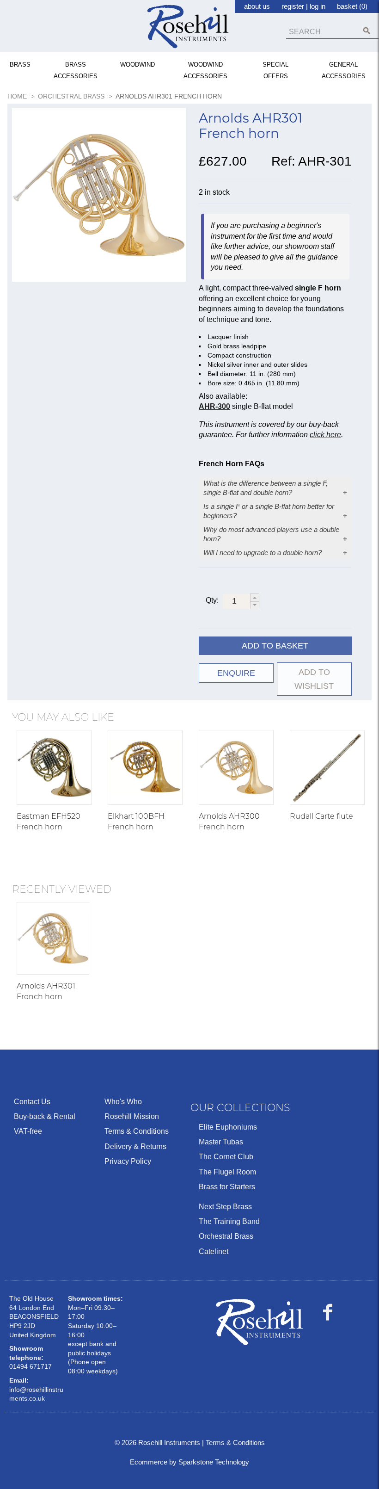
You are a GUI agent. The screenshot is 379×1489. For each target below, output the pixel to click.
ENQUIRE (236, 673)
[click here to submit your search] (367, 31)
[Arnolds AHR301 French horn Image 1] (98, 196)
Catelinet (213, 1251)
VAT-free (28, 1131)
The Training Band (229, 1221)
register (292, 6)
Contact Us (32, 1102)
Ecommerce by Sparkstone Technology (189, 1462)
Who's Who (123, 1102)
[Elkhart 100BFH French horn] (145, 767)
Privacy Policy (127, 1161)
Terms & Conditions (136, 1131)
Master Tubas (221, 1142)
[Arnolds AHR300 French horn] (236, 767)
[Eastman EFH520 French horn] (54, 767)
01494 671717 (30, 1366)
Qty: (212, 600)
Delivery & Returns (135, 1146)
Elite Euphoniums (228, 1127)
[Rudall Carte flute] (327, 767)
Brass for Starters (227, 1187)
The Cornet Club (226, 1157)
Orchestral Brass (226, 1236)
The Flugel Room (227, 1172)
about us (257, 6)
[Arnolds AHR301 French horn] (53, 938)
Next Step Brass (225, 1207)
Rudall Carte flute (321, 816)
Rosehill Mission (131, 1116)
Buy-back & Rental (44, 1116)
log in (317, 6)
